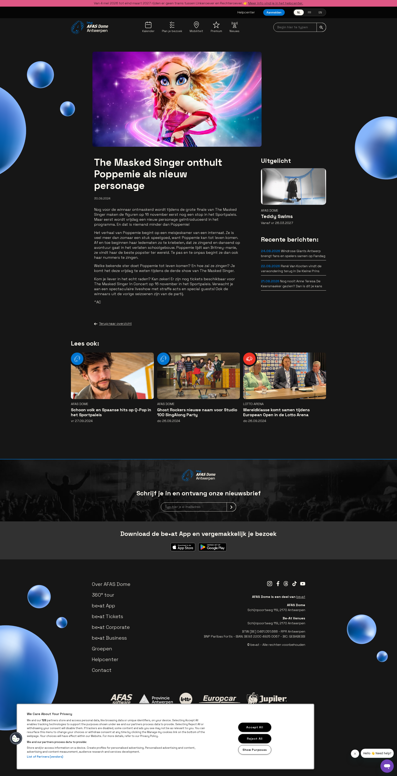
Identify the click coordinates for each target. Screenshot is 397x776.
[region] (165, 736)
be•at (300, 597)
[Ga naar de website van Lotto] (185, 699)
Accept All (254, 727)
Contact (101, 670)
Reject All (255, 738)
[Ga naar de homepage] (89, 27)
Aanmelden (274, 12)
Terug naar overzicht (115, 323)
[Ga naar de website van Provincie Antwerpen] (156, 699)
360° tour (103, 595)
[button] (16, 738)
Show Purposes (255, 750)
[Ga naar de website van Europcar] (219, 699)
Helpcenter (246, 12)
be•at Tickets (107, 616)
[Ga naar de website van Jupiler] (267, 699)
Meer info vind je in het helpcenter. (275, 3)
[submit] (321, 27)
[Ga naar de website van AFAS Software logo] (121, 699)
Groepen (102, 648)
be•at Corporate (111, 627)
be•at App (103, 605)
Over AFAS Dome (111, 584)
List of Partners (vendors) (45, 756)
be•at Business (109, 638)
